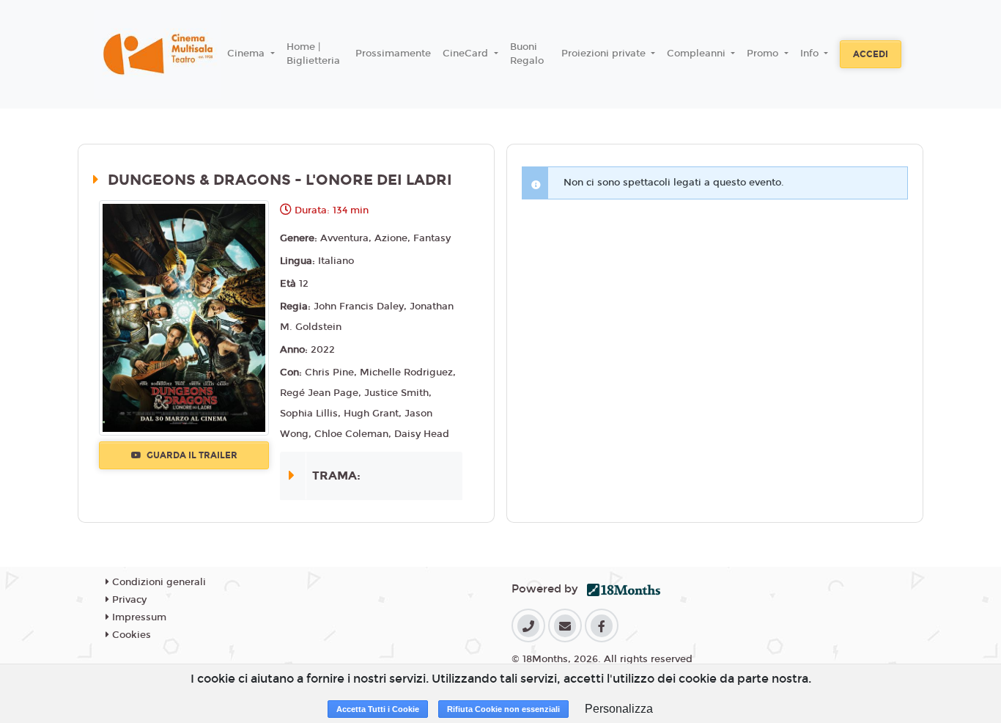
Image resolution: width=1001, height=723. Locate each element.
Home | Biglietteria (313, 54)
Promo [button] (764, 53)
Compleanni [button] (697, 53)
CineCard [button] (467, 53)
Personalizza (619, 708)
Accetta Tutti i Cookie (377, 709)
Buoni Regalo (527, 54)
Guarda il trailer (190, 455)
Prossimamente (393, 53)
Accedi (870, 54)
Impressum (137, 617)
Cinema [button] (247, 53)
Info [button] (810, 53)
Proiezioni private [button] (605, 53)
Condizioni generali (157, 582)
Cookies (130, 635)
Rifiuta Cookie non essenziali (503, 709)
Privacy (128, 600)
